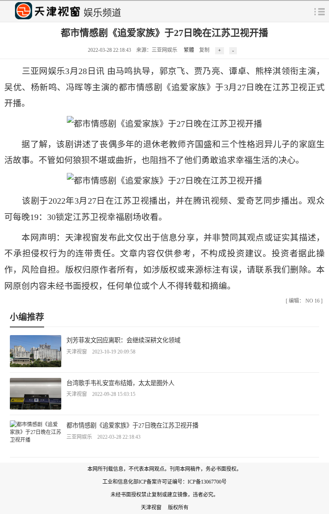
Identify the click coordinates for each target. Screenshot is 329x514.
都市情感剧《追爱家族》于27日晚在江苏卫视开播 (132, 425)
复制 (204, 50)
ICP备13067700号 (207, 482)
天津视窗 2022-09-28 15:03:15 (100, 394)
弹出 (319, 11)
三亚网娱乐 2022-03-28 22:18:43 (103, 437)
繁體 (189, 50)
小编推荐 (27, 317)
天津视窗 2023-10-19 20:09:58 (100, 352)
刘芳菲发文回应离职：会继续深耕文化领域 (123, 340)
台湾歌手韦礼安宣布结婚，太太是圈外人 (120, 383)
